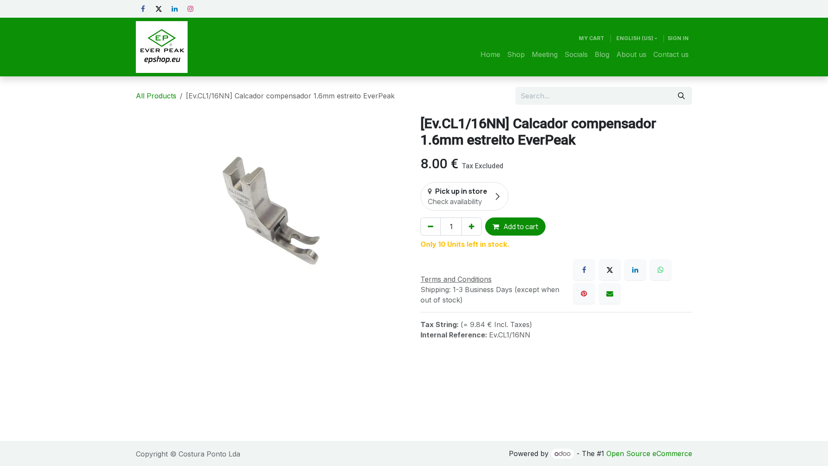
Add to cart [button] (520, 226)
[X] (159, 9)
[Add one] (471, 226)
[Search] (681, 96)
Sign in (678, 38)
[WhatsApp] (660, 269)
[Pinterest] (584, 293)
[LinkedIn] (175, 9)
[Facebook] (143, 9)
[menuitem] (490, 54)
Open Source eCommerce (649, 453)
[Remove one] (430, 226)
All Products (156, 95)
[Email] (609, 293)
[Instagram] (191, 9)
